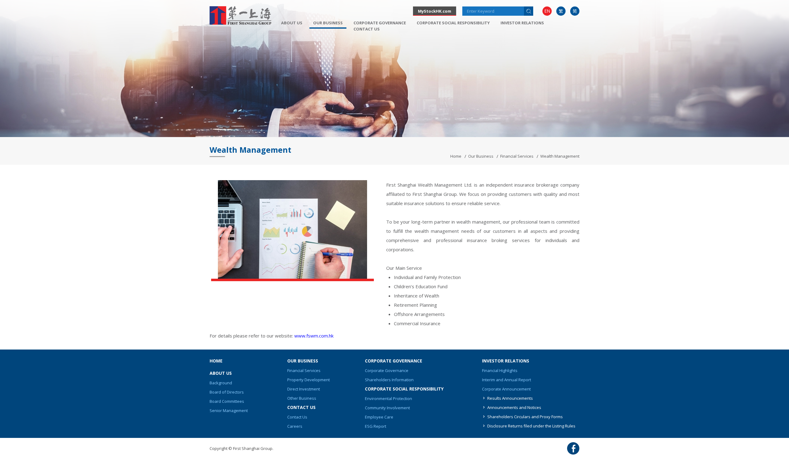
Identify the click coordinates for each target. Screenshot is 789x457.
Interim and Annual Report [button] (506, 379)
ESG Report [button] (375, 426)
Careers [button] (294, 426)
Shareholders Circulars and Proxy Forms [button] (525, 416)
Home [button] (216, 361)
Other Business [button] (301, 398)
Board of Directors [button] (227, 392)
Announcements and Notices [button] (514, 407)
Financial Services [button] (304, 370)
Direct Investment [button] (303, 389)
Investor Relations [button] (522, 23)
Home (455, 156)
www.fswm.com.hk (313, 336)
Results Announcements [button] (510, 398)
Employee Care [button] (379, 417)
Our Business (480, 156)
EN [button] (547, 11)
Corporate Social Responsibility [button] (453, 23)
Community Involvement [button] (387, 407)
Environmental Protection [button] (388, 398)
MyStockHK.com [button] (434, 11)
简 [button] (575, 11)
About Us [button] (291, 23)
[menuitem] (547, 11)
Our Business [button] (328, 23)
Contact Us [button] (367, 29)
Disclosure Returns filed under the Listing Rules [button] (531, 426)
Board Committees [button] (227, 401)
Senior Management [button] (229, 410)
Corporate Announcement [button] (506, 389)
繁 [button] (561, 11)
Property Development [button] (308, 379)
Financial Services (516, 156)
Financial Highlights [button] (499, 370)
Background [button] (221, 383)
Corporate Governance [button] (380, 23)
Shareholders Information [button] (389, 379)
